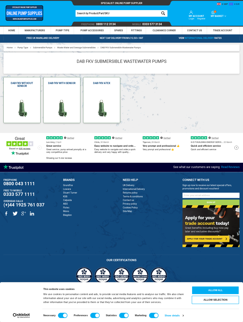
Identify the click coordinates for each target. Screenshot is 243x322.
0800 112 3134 (98, 24)
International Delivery (199, 38)
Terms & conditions (133, 196)
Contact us (128, 200)
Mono (66, 211)
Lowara (67, 189)
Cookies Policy (130, 207)
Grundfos (68, 185)
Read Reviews (230, 167)
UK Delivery (128, 185)
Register (201, 18)
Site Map (127, 211)
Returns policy (130, 192)
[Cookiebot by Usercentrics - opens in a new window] (21, 315)
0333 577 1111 (19, 194)
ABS (65, 203)
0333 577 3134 (147, 24)
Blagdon (67, 215)
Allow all (215, 290)
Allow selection (215, 299)
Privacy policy (130, 203)
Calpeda (67, 200)
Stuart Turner (70, 192)
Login (191, 18)
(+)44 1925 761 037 (23, 205)
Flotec (66, 207)
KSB (65, 196)
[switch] (95, 315)
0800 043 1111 (19, 183)
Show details (172, 315)
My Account (196, 16)
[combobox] (121, 13)
